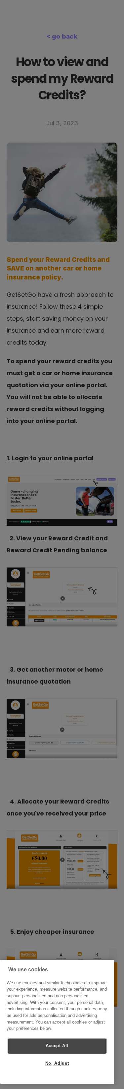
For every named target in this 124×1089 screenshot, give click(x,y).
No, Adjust (57, 1063)
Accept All (57, 1045)
